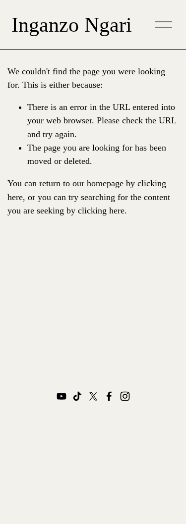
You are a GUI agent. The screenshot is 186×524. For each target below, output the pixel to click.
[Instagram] (125, 396)
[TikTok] (77, 396)
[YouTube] (61, 396)
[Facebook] (109, 396)
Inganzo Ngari (71, 24)
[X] (93, 396)
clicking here (101, 210)
